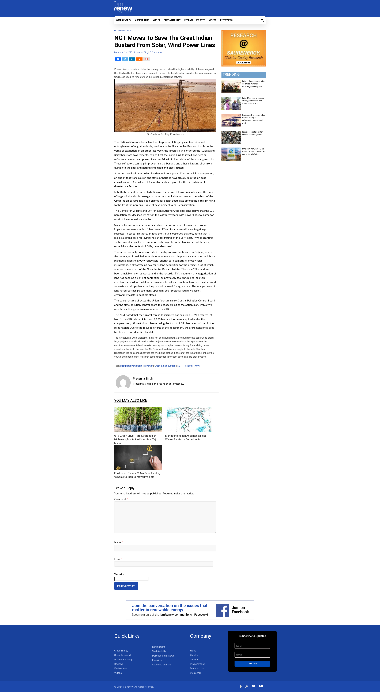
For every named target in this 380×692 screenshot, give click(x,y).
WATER (156, 20)
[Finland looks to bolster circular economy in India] (231, 132)
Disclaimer (195, 673)
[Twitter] (125, 59)
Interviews (226, 20)
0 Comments (156, 52)
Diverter (148, 365)
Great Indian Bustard (165, 365)
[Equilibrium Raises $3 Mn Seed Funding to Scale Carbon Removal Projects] (138, 446)
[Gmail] (146, 59)
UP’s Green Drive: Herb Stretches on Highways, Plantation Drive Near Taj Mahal (135, 439)
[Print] (139, 59)
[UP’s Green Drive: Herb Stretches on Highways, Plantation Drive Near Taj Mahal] (138, 409)
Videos (212, 20)
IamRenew (128, 687)
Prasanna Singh (141, 52)
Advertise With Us (161, 664)
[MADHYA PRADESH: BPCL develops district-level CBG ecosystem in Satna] (231, 149)
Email (118, 559)
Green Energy (123, 20)
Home (193, 650)
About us (194, 655)
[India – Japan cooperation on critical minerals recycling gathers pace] (231, 81)
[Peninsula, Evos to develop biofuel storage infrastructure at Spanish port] (231, 115)
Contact (194, 659)
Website (119, 574)
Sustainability (172, 20)
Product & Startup (123, 659)
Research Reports (194, 20)
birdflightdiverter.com (131, 365)
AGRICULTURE (142, 20)
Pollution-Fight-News (163, 655)
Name (118, 542)
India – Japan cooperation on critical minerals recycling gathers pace (253, 84)
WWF (198, 365)
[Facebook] (118, 59)
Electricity (157, 660)
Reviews (118, 664)
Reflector (188, 365)
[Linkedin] (132, 59)
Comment (121, 499)
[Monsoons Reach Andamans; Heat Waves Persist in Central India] (189, 409)
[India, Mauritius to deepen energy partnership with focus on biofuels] (231, 98)
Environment (120, 30)
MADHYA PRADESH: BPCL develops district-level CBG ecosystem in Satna (253, 151)
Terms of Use (197, 668)
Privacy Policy (197, 664)
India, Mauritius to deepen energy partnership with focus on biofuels (253, 100)
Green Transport (122, 655)
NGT (179, 365)
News (129, 30)
